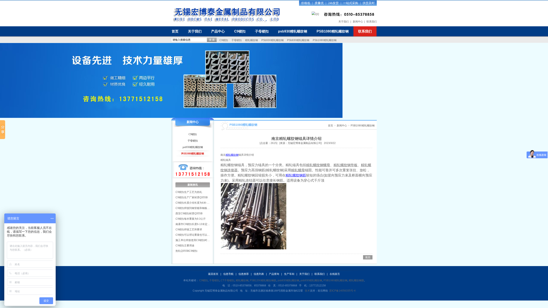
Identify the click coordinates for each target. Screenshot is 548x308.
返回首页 (213, 273)
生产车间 (289, 273)
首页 (175, 31)
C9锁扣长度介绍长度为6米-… (193, 202)
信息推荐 (243, 273)
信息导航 (228, 273)
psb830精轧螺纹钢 (288, 280)
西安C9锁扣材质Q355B (189, 213)
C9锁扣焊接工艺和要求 (189, 229)
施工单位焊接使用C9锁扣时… (193, 240)
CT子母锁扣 (227, 280)
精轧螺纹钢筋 (296, 175)
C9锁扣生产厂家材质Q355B (192, 197)
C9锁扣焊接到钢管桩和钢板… (193, 208)
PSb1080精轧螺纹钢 (325, 40)
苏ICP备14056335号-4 (342, 290)
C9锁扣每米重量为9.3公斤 (191, 218)
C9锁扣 (240, 31)
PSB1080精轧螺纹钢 (333, 31)
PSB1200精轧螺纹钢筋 (263, 280)
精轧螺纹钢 (251, 40)
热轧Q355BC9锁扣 (186, 250)
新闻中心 (358, 21)
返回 (367, 257)
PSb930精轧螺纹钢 (272, 40)
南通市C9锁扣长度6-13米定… (193, 224)
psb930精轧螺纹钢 (292, 31)
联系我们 (371, 21)
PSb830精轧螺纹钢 (298, 40)
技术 (307, 290)
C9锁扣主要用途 (185, 245)
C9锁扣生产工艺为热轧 (189, 192)
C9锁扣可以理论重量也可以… (193, 234)
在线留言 (335, 273)
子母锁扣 (262, 31)
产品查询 (274, 273)
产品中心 (218, 31)
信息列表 (259, 273)
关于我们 (343, 21)
